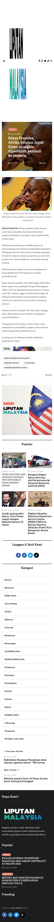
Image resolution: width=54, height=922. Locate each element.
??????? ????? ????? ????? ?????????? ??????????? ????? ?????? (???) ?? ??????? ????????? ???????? (13, 480)
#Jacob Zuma (30, 363)
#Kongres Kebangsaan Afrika (15, 367)
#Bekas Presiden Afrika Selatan (16, 358)
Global (12, 129)
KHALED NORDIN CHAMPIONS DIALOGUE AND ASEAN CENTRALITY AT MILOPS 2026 (24, 861)
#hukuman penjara (11, 363)
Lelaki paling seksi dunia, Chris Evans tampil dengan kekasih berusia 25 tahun (13, 519)
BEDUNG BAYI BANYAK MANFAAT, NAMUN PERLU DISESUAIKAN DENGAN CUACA (23, 881)
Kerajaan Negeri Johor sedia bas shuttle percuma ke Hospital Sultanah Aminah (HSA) (39, 480)
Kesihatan (7, 874)
